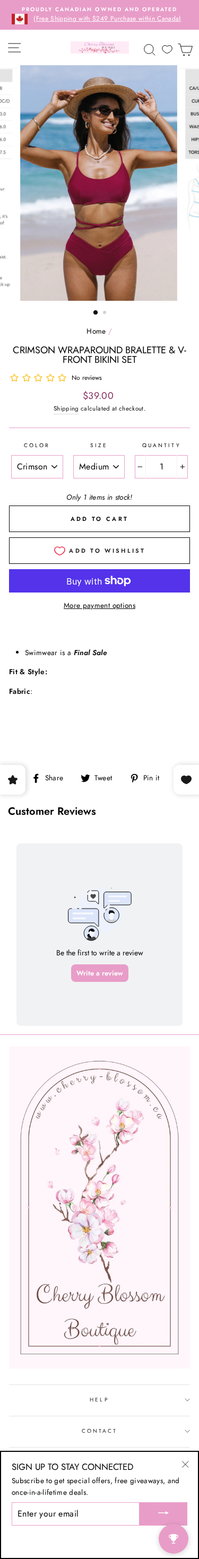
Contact (99, 1431)
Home (96, 331)
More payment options (99, 605)
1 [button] (96, 313)
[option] (99, 14)
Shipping (66, 408)
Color (37, 445)
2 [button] (105, 313)
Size (99, 445)
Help (99, 1400)
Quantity (161, 445)
